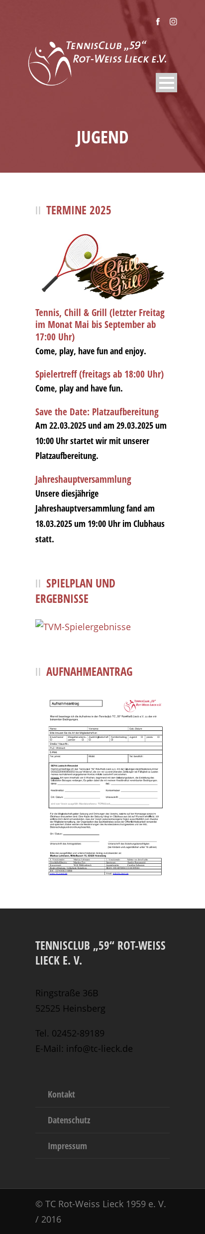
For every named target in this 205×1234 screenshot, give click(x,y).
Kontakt (61, 1094)
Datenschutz (69, 1120)
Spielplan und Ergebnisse (75, 590)
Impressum (67, 1146)
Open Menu (166, 82)
